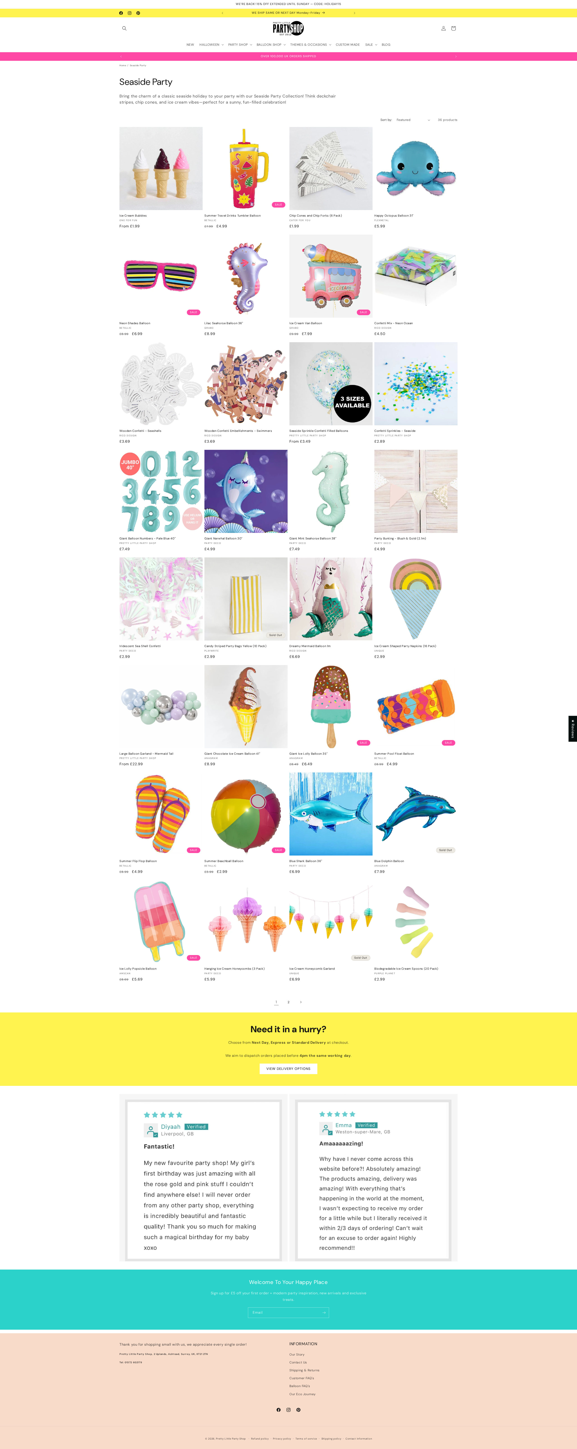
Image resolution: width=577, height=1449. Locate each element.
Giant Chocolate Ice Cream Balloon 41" (232, 754)
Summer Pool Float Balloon (394, 754)
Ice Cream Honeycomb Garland (312, 969)
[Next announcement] (354, 13)
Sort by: (386, 120)
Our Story (297, 1354)
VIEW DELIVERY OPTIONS (288, 1068)
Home (122, 65)
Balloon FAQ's (299, 1386)
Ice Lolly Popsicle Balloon (138, 969)
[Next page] (301, 1002)
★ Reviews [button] (572, 728)
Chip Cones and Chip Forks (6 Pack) (315, 215)
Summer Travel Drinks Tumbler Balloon (232, 215)
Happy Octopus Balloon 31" (394, 215)
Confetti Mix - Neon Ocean (393, 323)
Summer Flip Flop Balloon (138, 861)
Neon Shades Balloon (134, 323)
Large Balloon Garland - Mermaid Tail (146, 754)
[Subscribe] (324, 1312)
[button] (124, 28)
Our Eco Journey (302, 1394)
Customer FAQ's (301, 1378)
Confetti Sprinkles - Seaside (395, 431)
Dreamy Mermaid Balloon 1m (310, 646)
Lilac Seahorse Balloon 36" (223, 323)
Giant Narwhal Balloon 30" (223, 538)
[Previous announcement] (222, 13)
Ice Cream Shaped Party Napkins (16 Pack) (405, 646)
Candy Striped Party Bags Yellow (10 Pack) (235, 646)
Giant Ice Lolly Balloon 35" (308, 754)
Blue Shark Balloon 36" (305, 861)
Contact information (359, 1438)
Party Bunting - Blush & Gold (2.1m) (400, 538)
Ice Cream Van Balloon (305, 323)
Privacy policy (282, 1438)
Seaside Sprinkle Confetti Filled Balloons (318, 431)
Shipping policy (331, 1438)
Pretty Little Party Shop (231, 1438)
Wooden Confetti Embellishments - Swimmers (238, 431)
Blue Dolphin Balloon (389, 861)
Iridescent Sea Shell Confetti (140, 646)
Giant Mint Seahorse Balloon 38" (313, 538)
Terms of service (306, 1438)
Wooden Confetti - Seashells (140, 431)
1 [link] (276, 1002)
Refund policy (260, 1438)
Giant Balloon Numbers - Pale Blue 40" (147, 538)
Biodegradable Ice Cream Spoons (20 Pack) (406, 969)
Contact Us (298, 1362)
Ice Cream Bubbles (133, 215)
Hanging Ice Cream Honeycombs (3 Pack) (234, 969)
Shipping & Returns (304, 1370)
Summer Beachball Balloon (223, 861)
